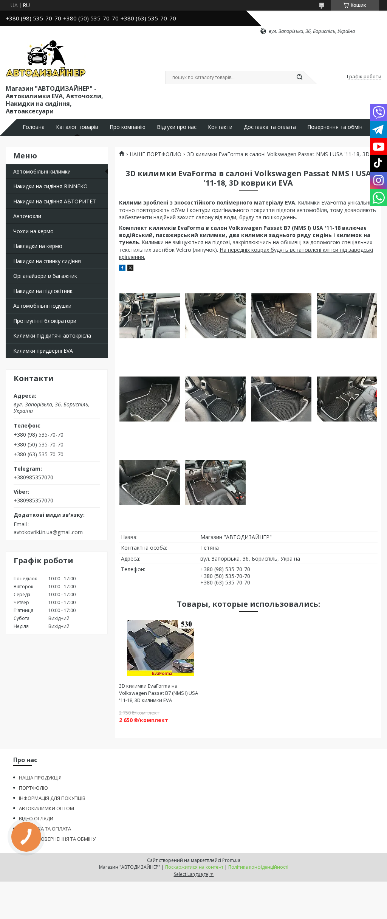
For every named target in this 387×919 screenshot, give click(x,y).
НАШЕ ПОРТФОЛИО (155, 154)
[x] (130, 268)
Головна (34, 127)
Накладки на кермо (37, 246)
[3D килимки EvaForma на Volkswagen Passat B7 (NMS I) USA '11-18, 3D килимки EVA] (160, 648)
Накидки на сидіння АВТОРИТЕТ (54, 201)
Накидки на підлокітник (43, 290)
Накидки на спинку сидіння (47, 261)
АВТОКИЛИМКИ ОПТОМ (46, 808)
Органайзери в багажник (45, 275)
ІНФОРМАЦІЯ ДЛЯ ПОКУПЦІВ (52, 798)
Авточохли (27, 216)
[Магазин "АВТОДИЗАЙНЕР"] (46, 59)
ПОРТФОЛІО (33, 787)
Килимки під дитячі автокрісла (52, 335)
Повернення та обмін (334, 127)
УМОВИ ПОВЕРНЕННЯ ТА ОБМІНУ (57, 838)
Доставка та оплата (270, 127)
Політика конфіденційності (258, 867)
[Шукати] (299, 77)
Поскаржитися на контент (194, 867)
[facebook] (122, 268)
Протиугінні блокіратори (44, 320)
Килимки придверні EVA (43, 350)
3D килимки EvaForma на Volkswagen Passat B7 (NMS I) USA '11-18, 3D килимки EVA (158, 693)
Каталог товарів (77, 127)
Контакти (220, 127)
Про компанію (128, 127)
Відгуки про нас (177, 127)
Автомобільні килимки (42, 171)
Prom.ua (231, 860)
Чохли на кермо (33, 231)
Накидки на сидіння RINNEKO (50, 186)
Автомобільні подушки (42, 305)
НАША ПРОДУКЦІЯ (40, 777)
